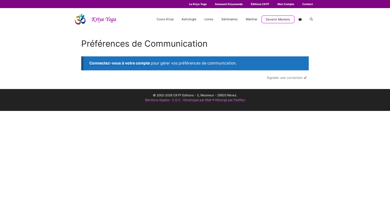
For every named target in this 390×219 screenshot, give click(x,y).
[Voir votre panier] (300, 19)
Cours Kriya (165, 19)
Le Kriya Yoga (198, 4)
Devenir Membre (278, 19)
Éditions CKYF (260, 4)
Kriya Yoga (103, 19)
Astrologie (189, 19)
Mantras (251, 19)
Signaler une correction (284, 78)
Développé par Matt (197, 100)
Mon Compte (285, 4)
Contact (307, 4)
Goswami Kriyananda (229, 4)
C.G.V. (176, 100)
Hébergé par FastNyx (230, 100)
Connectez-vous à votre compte (119, 63)
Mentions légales (157, 100)
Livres (209, 19)
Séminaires (229, 19)
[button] (311, 19)
